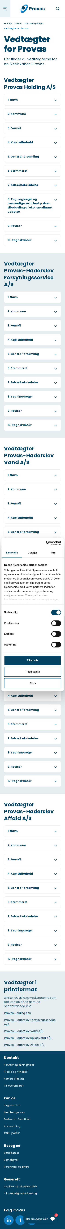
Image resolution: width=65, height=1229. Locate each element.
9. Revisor (15, 226)
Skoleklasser (11, 1153)
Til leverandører (13, 1085)
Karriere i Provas (14, 1078)
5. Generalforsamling (23, 157)
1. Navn (13, 100)
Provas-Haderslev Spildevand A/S (27, 1038)
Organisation (12, 1105)
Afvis (32, 683)
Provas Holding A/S (17, 1013)
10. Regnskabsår (20, 240)
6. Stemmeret (18, 171)
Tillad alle (32, 660)
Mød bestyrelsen (34, 23)
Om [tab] (53, 552)
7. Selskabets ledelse (23, 185)
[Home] (32, 8)
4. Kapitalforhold (20, 142)
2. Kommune (17, 114)
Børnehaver (11, 1160)
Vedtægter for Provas (16, 28)
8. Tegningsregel (20, 397)
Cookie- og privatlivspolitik (20, 1186)
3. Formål (14, 128)
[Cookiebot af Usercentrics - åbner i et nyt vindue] (46, 543)
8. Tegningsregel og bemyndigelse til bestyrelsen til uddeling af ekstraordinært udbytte (30, 205)
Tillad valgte (32, 671)
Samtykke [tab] (12, 552)
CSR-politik (12, 1133)
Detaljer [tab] (32, 552)
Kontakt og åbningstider (19, 1065)
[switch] (56, 623)
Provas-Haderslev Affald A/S (24, 1045)
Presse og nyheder (15, 1072)
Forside (8, 23)
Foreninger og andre (16, 1167)
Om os (18, 23)
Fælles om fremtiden (17, 1119)
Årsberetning (12, 1126)
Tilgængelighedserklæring (20, 1193)
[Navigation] (5, 8)
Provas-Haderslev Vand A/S (23, 1031)
